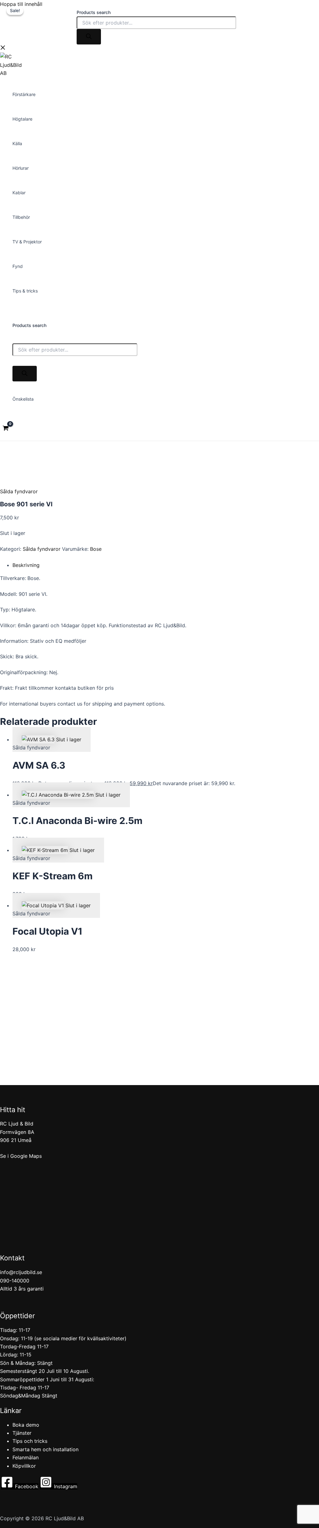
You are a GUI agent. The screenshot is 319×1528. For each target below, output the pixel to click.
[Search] (89, 36)
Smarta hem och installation (45, 1449)
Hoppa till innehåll (21, 4)
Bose (96, 549)
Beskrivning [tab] (26, 565)
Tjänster (21, 1433)
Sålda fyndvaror (19, 491)
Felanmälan (25, 1457)
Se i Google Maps (21, 1156)
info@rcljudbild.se (21, 1272)
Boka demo (25, 1425)
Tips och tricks (29, 1441)
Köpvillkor (24, 1466)
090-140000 (14, 1280)
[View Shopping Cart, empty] (6, 428)
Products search (94, 12)
